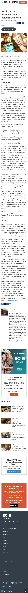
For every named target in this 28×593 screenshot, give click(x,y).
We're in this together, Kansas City (14, 487)
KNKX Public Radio (13, 300)
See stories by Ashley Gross (16, 341)
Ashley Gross (13, 310)
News (12, 432)
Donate (23, 2)
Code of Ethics (6, 565)
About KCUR (5, 531)
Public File (5, 571)
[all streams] (26, 591)
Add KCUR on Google (14, 471)
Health (13, 444)
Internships (5, 558)
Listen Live (5, 534)
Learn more (14, 395)
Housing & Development (17, 406)
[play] (2, 591)
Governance (5, 568)
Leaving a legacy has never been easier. (14, 378)
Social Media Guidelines (8, 562)
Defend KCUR (14, 505)
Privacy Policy (6, 574)
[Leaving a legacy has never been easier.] (14, 361)
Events (4, 546)
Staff (4, 549)
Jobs (4, 555)
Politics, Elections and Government (16, 419)
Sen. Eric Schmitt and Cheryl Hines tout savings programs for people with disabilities (18, 448)
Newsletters (5, 543)
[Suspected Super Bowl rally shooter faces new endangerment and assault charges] (6, 421)
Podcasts (5, 540)
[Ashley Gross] (4, 312)
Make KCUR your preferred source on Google (14, 462)
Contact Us (5, 552)
